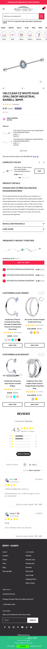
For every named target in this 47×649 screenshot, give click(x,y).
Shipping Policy (31, 579)
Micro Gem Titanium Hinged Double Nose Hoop (34, 321)
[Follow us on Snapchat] (31, 627)
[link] (6, 340)
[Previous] (3, 88)
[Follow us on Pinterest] (18, 627)
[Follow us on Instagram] (13, 627)
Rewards (29, 567)
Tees (33, 28)
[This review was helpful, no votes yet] (36, 504)
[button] (39, 293)
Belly (19, 28)
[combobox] (32, 470)
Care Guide (29, 575)
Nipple (11, 28)
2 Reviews (15, 104)
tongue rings (37, 21)
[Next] (43, 88)
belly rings (25, 21)
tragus (5, 22)
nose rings (18, 21)
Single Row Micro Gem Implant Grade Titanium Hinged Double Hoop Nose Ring (34, 384)
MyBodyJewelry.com (23, 635)
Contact (5, 556)
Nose (3, 28)
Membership (30, 563)
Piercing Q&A (7, 571)
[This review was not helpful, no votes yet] (40, 504)
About (5, 560)
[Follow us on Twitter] (9, 627)
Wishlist (28, 556)
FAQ (4, 563)
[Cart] (43, 8)
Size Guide (29, 571)
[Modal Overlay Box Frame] (23, 642)
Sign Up (33, 620)
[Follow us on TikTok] (26, 627)
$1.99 (26, 28)
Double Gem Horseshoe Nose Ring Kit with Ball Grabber (12, 383)
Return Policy (30, 583)
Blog (4, 567)
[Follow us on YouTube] (22, 627)
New (40, 28)
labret (31, 21)
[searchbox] (14, 464)
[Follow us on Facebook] (5, 627)
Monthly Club (30, 560)
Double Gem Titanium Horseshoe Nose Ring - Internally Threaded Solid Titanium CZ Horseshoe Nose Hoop (12, 324)
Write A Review (24, 454)
